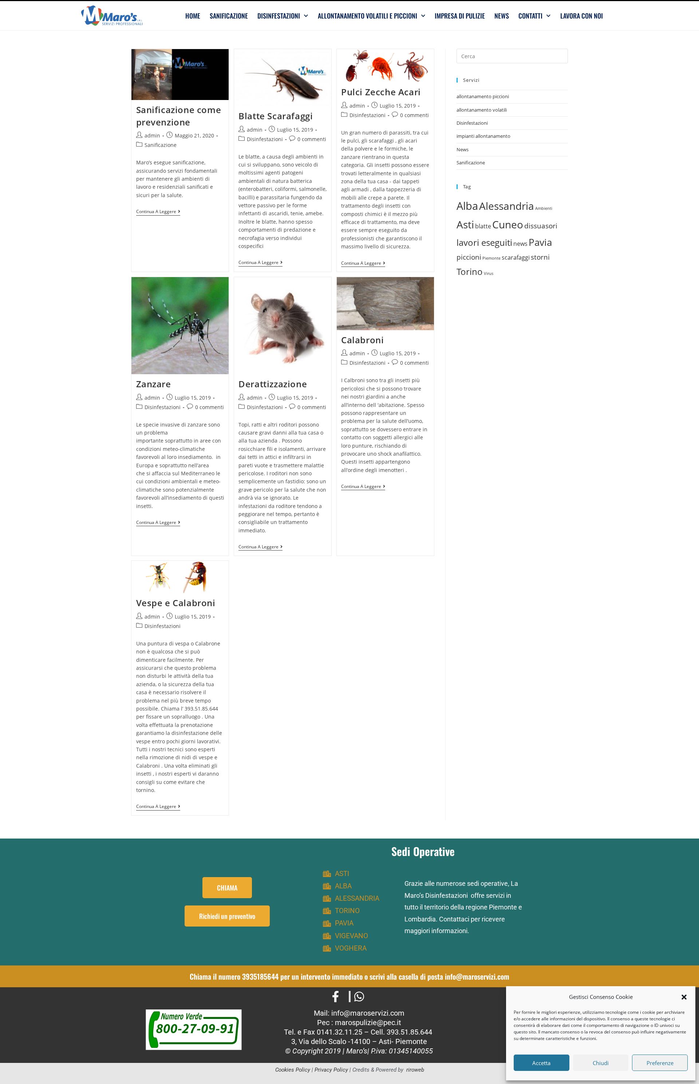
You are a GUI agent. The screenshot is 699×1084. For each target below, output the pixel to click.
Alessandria (506, 206)
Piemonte (491, 258)
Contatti (530, 15)
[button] (684, 997)
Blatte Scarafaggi (275, 116)
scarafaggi (516, 257)
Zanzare (153, 384)
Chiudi (601, 1063)
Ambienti (543, 208)
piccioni (469, 257)
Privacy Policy (331, 1070)
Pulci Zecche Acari (381, 92)
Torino (470, 271)
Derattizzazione (272, 384)
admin (152, 135)
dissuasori (540, 226)
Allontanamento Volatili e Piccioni (367, 15)
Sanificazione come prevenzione (178, 116)
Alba (467, 206)
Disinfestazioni (278, 15)
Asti (465, 224)
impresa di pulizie (460, 15)
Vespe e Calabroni (176, 603)
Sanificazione (229, 15)
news (520, 244)
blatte (483, 226)
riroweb (415, 1070)
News (501, 15)
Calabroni (362, 340)
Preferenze (660, 1063)
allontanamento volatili (482, 110)
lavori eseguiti (484, 242)
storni (540, 257)
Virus (488, 273)
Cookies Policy (292, 1070)
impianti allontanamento (483, 136)
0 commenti (311, 139)
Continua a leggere (158, 212)
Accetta (541, 1063)
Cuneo (507, 224)
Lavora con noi (581, 15)
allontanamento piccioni (483, 96)
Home (192, 15)
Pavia (540, 242)
